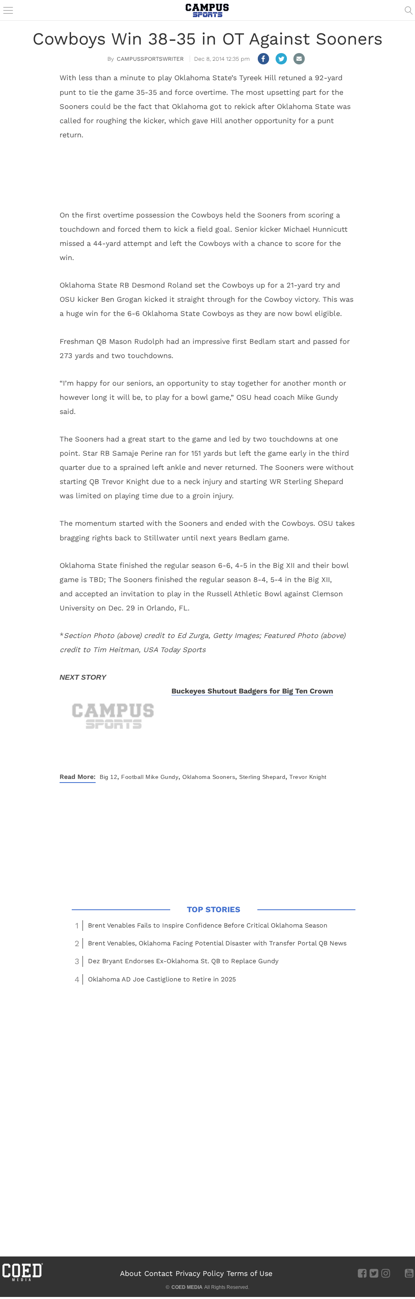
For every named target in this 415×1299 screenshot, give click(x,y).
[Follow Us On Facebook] (362, 1273)
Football (132, 777)
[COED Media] (22, 1280)
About (130, 1273)
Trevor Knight (308, 777)
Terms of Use (249, 1273)
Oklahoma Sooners (208, 777)
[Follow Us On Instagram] (386, 1273)
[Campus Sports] (207, 10)
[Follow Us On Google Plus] (397, 1273)
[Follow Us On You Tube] (409, 1273)
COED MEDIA (187, 1287)
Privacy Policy (199, 1273)
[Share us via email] (299, 58)
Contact (158, 1273)
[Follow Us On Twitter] (374, 1273)
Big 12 (108, 777)
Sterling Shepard (262, 777)
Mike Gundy (161, 777)
